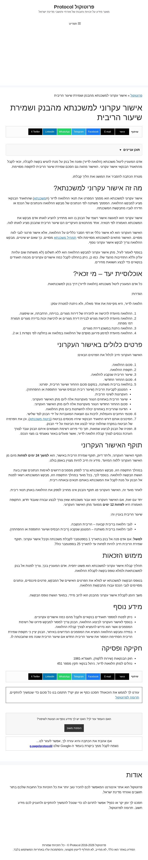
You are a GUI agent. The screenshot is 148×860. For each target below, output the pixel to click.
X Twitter (35, 131)
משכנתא (40, 198)
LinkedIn (49, 131)
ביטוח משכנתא (40, 419)
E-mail (107, 131)
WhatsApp (64, 131)
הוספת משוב (74, 728)
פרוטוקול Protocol (74, 6)
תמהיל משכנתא (65, 238)
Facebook (93, 131)
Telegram (79, 131)
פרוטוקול (136, 95)
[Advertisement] (74, 58)
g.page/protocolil (41, 746)
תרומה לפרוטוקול (127, 697)
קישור (122, 131)
